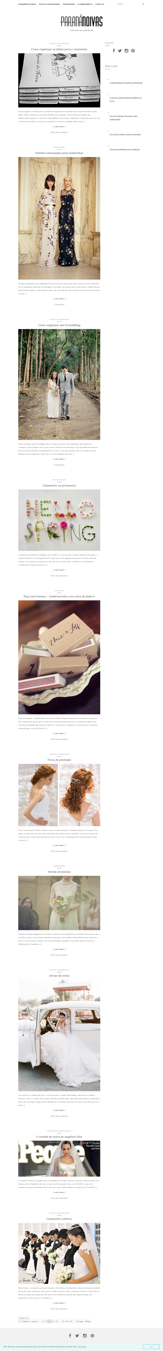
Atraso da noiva (59, 975)
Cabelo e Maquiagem (59, 754)
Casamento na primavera (59, 485)
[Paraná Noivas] (81, 20)
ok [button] (151, 1347)
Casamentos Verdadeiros (59, 1131)
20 (63, 1321)
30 (67, 1321)
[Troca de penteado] (59, 795)
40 (71, 1321)
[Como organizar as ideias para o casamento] (59, 80)
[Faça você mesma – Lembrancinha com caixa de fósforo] (59, 657)
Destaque (59, 591)
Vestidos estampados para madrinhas (59, 153)
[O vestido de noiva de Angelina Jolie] (59, 1159)
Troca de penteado (59, 760)
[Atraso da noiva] (59, 1035)
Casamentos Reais (27, 4)
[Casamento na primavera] (59, 520)
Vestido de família (59, 872)
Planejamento (85, 4)
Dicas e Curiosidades (49, 4)
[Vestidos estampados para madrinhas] (59, 218)
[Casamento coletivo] (59, 1253)
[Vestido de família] (59, 903)
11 (53, 1321)
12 (56, 1321)
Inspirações (69, 4)
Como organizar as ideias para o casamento (59, 49)
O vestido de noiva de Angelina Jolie (59, 1137)
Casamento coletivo (59, 1219)
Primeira (25, 1321)
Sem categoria (59, 480)
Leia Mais (59, 127)
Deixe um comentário (59, 132)
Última (88, 1321)
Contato (99, 4)
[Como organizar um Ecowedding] (59, 384)
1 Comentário (59, 304)
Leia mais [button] (82, 1347)
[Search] (143, 4)
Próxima (80, 1321)
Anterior (34, 1321)
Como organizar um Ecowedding (59, 325)
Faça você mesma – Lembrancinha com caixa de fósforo (59, 596)
